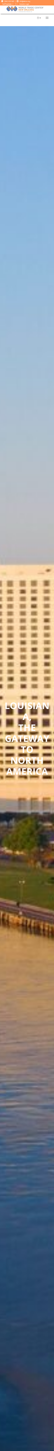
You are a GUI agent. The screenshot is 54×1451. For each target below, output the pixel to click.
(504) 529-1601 (9, 1)
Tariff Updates (7, 4)
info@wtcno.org (25, 1)
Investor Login (24, 4)
